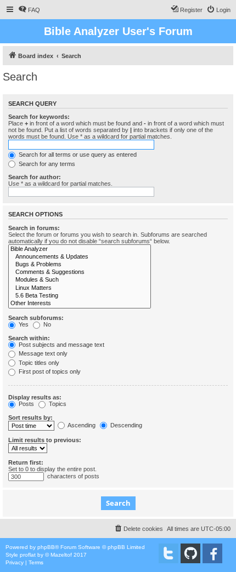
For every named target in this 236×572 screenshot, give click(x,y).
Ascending (80, 425)
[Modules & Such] (79, 280)
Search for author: (34, 177)
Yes (23, 324)
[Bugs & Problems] (79, 264)
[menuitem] (29, 9)
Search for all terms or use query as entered (77, 154)
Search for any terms (46, 164)
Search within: (29, 338)
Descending (125, 425)
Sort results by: (30, 417)
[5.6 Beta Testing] (79, 296)
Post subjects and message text (60, 344)
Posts (25, 404)
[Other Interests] (79, 303)
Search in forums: (34, 228)
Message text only (42, 353)
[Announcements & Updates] (79, 257)
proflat (28, 555)
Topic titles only (38, 362)
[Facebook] (212, 553)
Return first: (25, 462)
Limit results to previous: (44, 440)
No (46, 324)
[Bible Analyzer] (79, 249)
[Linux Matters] (79, 288)
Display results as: (34, 397)
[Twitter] (168, 553)
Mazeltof (61, 555)
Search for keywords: (39, 116)
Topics (56, 404)
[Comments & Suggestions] (79, 272)
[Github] (190, 553)
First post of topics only (49, 371)
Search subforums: (36, 317)
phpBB (46, 547)
